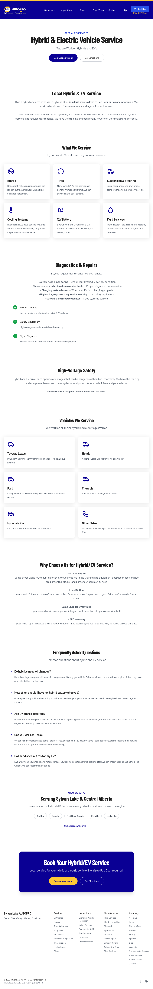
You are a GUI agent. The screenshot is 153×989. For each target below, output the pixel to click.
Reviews (132, 930)
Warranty (133, 947)
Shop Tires (98, 10)
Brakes (57, 922)
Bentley (40, 815)
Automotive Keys (111, 947)
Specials (132, 938)
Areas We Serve (135, 955)
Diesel (56, 951)
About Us (133, 917)
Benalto (55, 815)
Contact (112, 10)
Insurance (83, 937)
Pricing (132, 934)
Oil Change (58, 917)
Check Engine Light (112, 922)
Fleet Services (110, 951)
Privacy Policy (16, 918)
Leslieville (112, 815)
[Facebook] (140, 981)
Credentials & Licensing (139, 951)
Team (131, 922)
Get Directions (92, 57)
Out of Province (85, 925)
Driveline (107, 934)
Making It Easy (135, 926)
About (83, 10)
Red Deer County (75, 815)
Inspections (66, 10)
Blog (131, 942)
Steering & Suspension (63, 938)
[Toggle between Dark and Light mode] (125, 10)
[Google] (146, 981)
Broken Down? (135, 959)
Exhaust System (111, 942)
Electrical (108, 926)
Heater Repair (110, 938)
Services (48, 10)
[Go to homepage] (15, 10)
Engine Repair (60, 947)
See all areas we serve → (76, 825)
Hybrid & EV (109, 930)
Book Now (141, 9)
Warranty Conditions (32, 918)
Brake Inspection (86, 941)
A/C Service (59, 934)
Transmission (60, 942)
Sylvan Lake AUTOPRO (17, 913)
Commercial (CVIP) (87, 929)
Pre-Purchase (85, 933)
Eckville (95, 815)
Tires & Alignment (61, 926)
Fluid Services (110, 917)
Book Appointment (63, 57)
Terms (6, 918)
